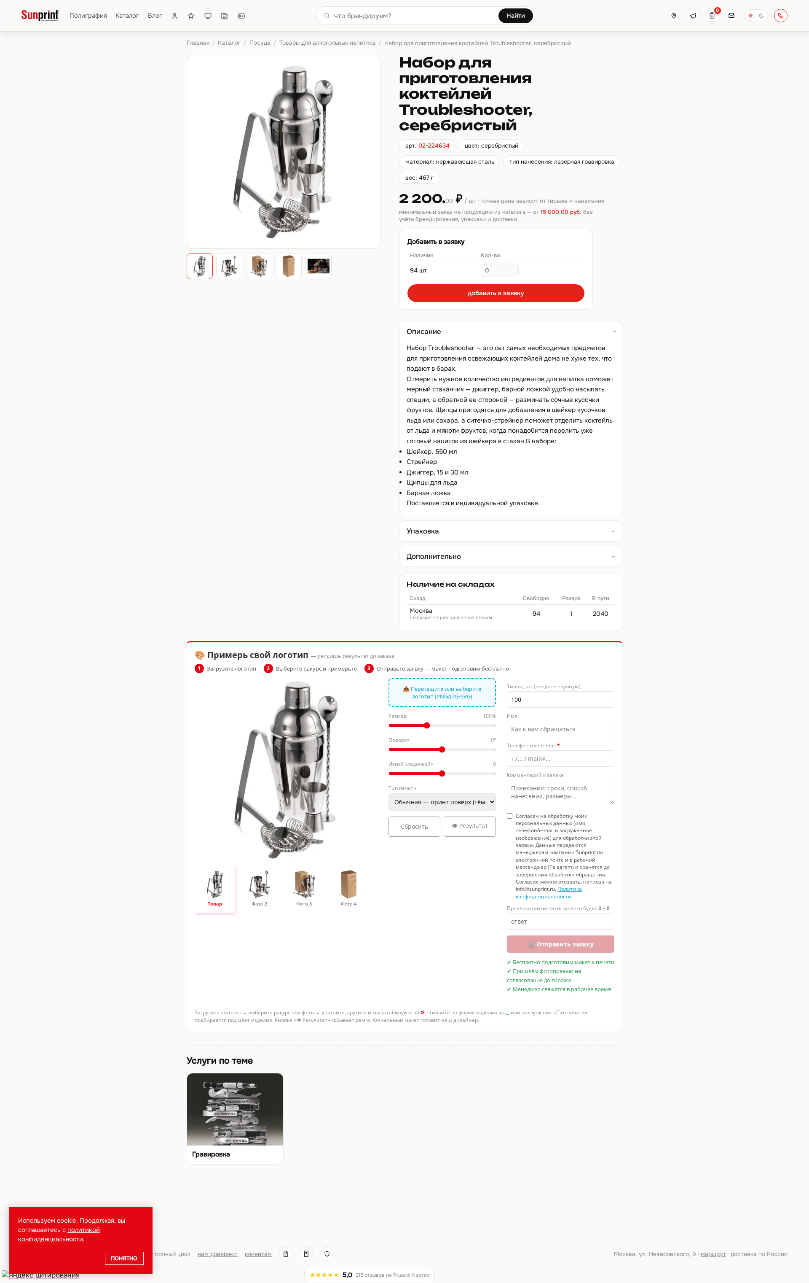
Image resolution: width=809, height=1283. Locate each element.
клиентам (258, 1254)
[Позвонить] (781, 15)
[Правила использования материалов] (306, 1254)
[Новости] (224, 16)
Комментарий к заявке (535, 775)
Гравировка (211, 1154)
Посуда (260, 42)
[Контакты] (241, 16)
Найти (515, 15)
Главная (198, 42)
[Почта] (731, 15)
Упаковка (423, 531)
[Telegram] (692, 15)
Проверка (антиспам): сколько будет (558, 908)
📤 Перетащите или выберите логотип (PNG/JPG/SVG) (442, 692)
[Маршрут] (673, 15)
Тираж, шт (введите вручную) (544, 686)
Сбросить (414, 826)
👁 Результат (470, 826)
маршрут (713, 1254)
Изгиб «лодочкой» (442, 764)
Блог (155, 16)
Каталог (127, 16)
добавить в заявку (496, 293)
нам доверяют (218, 1254)
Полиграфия (88, 16)
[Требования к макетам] (208, 16)
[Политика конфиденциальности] (327, 1254)
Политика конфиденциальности (549, 892)
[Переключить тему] (756, 15)
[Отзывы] (191, 16)
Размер (442, 716)
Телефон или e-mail (533, 745)
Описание (424, 331)
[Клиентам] (175, 16)
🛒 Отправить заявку (561, 944)
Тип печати (402, 788)
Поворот (442, 740)
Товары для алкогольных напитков (327, 42)
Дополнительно (434, 556)
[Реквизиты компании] (285, 1254)
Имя (512, 716)
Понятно (124, 1258)
